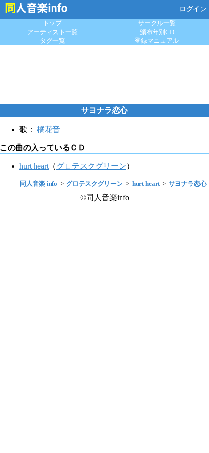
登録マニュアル (157, 40)
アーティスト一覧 (52, 31)
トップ (52, 23)
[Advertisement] (104, 74)
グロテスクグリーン (91, 166)
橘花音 (48, 129)
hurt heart (34, 166)
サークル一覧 (157, 23)
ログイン (193, 9)
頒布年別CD (157, 31)
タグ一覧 (52, 40)
